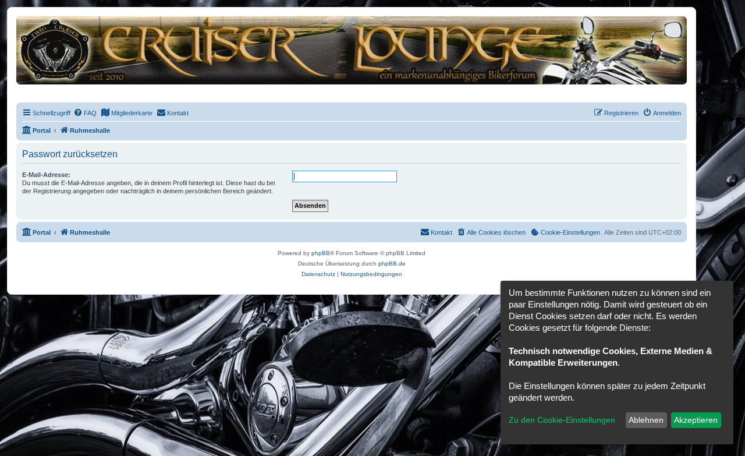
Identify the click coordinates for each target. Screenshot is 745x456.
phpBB (320, 253)
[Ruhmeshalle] (351, 50)
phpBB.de (392, 263)
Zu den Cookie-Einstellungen (562, 420)
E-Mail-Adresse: (46, 174)
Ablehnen (646, 420)
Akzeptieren (696, 420)
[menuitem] (85, 113)
